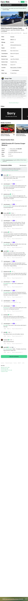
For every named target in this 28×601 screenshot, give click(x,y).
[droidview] (2, 232)
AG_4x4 (5, 175)
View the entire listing (13, 102)
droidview (6, 232)
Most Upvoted (23, 165)
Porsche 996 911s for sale (6, 370)
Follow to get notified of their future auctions (14, 160)
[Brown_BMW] (2, 213)
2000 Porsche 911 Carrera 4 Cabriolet (5, 135)
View (20, 302)
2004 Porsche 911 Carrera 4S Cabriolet (21, 135)
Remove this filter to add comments (10, 170)
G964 (5, 332)
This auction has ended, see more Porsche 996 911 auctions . (14, 9)
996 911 (12, 39)
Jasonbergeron (15, 70)
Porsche (12, 36)
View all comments (14, 356)
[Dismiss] (26, 599)
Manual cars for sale (5, 367)
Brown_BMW (6, 213)
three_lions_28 (13, 148)
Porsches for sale (4, 368)
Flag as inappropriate (16, 180)
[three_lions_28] (9, 148)
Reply (8, 180)
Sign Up (22, 1)
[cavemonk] (2, 340)
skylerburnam (7, 194)
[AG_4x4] (2, 175)
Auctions (2, 362)
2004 (23, 362)
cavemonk (6, 339)
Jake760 (5, 251)
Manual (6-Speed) (9, 362)
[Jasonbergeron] (11, 70)
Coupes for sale (4, 371)
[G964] (2, 332)
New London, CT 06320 (15, 67)
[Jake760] (2, 251)
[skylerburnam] (2, 194)
